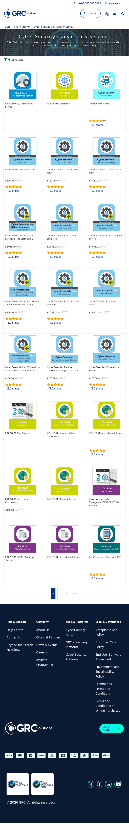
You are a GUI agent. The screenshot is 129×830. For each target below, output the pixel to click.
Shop (8, 26)
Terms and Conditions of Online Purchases (107, 706)
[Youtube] (118, 784)
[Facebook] (99, 784)
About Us (42, 630)
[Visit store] (107, 13)
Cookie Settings (65, 826)
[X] (91, 784)
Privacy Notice (17, 826)
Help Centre (15, 630)
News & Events (46, 645)
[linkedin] (108, 784)
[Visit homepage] (20, 13)
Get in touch (106, 728)
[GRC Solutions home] (28, 728)
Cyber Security (22, 26)
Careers (41, 652)
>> (74, 593)
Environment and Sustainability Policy (107, 671)
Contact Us (14, 637)
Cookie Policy (40, 826)
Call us (92, 13)
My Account (115, 3)
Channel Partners (48, 637)
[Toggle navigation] (115, 13)
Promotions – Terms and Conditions (104, 688)
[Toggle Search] (123, 13)
